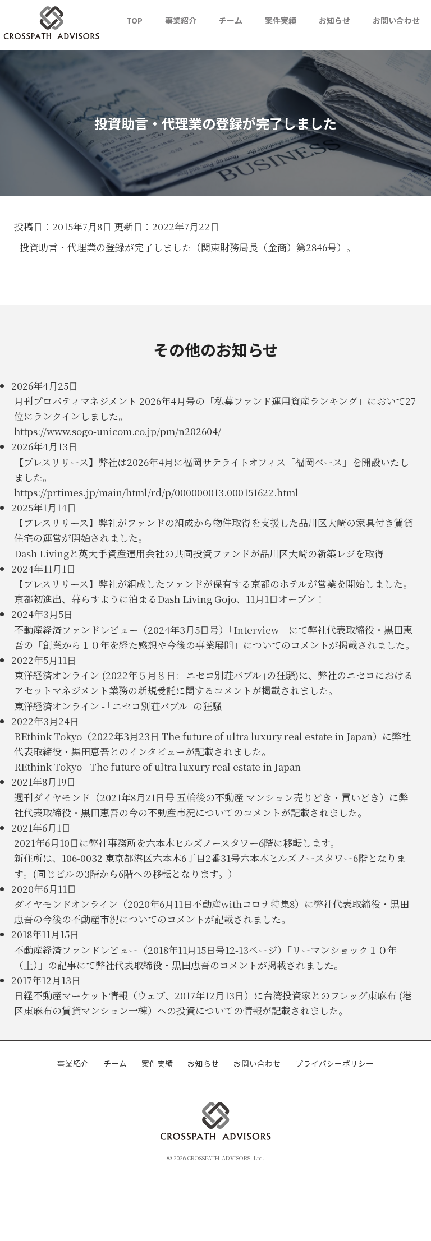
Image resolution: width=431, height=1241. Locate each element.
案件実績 (280, 20)
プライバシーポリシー (334, 1063)
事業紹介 (180, 20)
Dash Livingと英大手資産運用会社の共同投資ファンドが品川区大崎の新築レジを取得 (199, 553)
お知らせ (334, 20)
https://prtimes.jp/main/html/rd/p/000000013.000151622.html (156, 492)
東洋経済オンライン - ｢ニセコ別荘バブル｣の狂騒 (118, 706)
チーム (230, 20)
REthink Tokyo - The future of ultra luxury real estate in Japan (157, 766)
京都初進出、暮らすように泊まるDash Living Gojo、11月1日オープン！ (169, 599)
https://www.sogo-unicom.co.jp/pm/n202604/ (117, 431)
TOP (134, 20)
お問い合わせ (396, 20)
